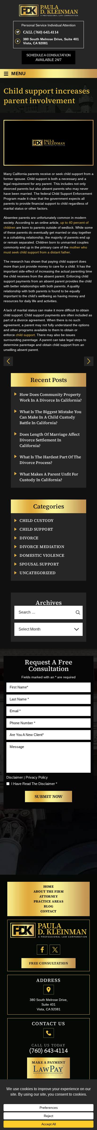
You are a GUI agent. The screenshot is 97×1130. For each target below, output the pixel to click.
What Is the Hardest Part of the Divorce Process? (50, 459)
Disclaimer (14, 777)
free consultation (48, 963)
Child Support (36, 529)
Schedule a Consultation (48, 57)
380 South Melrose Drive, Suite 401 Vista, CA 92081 (51, 41)
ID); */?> (8, 361)
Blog (48, 906)
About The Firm (48, 891)
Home (48, 886)
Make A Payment (48, 1062)
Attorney (48, 896)
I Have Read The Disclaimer (34, 784)
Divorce (29, 538)
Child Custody (37, 521)
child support (25, 335)
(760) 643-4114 (48, 1050)
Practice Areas (49, 901)
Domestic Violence (42, 555)
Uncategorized (38, 573)
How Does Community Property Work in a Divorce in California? (51, 397)
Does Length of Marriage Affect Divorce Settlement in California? (50, 440)
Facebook (42, 950)
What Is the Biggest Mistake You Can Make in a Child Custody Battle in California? (50, 417)
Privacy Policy (37, 777)
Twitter (55, 950)
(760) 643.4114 (45, 32)
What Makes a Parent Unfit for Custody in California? (49, 477)
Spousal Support (39, 564)
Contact (48, 911)
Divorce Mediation (42, 547)
